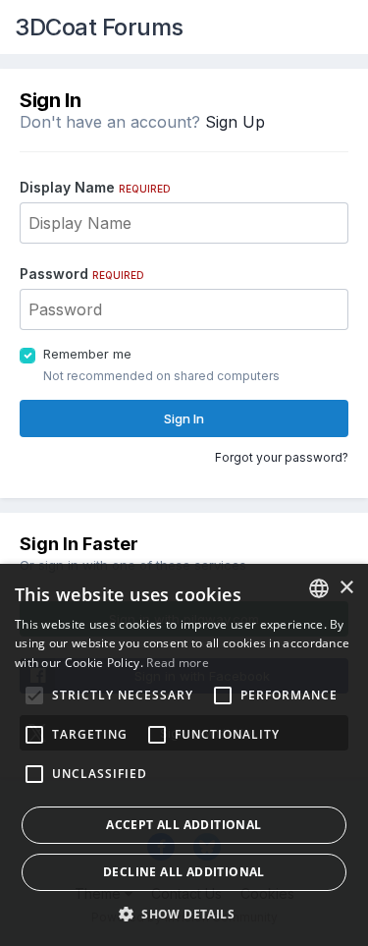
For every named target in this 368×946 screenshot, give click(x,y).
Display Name (95, 187)
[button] (184, 913)
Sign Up (235, 122)
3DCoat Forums (99, 27)
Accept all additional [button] (183, 824)
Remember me (87, 354)
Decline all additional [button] (184, 871)
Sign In (184, 418)
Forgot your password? (281, 457)
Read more (177, 662)
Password (82, 273)
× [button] (346, 588)
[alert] (184, 755)
